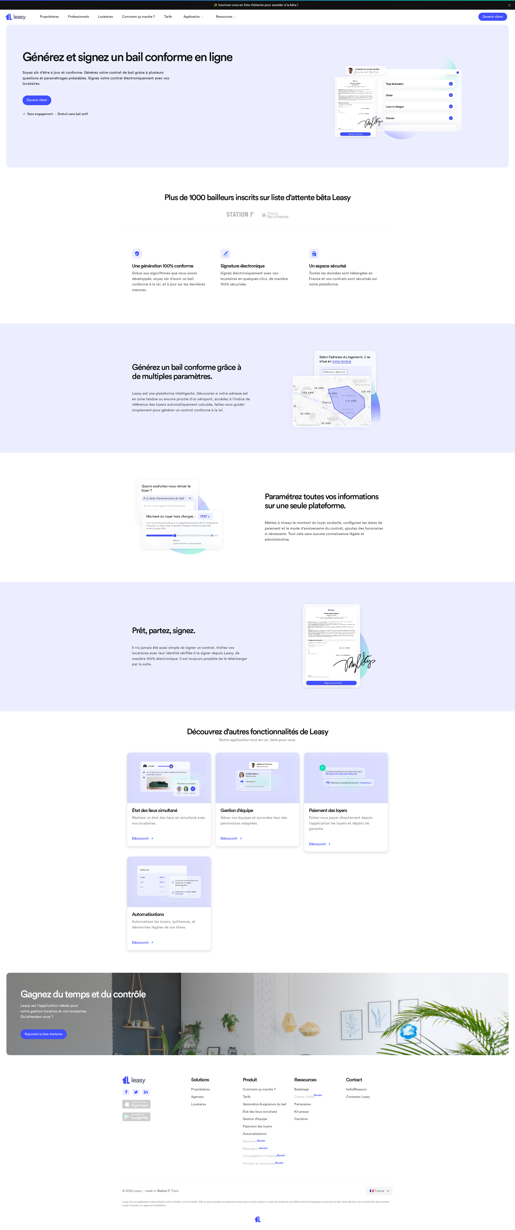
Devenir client (493, 16)
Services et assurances (259, 1163)
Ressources (224, 16)
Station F (163, 1191)
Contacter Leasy (358, 1096)
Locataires (105, 16)
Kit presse (301, 1111)
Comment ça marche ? (138, 16)
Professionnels (78, 16)
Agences (197, 1096)
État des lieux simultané (260, 1111)
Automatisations (254, 1134)
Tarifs (168, 16)
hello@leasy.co (356, 1089)
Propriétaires (200, 1089)
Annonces (250, 1141)
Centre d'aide (304, 1096)
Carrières (301, 1119)
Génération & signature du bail (264, 1104)
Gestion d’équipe (255, 1119)
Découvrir (143, 838)
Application (191, 16)
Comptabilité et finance (260, 1156)
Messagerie (251, 1148)
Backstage (301, 1089)
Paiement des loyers (257, 1126)
